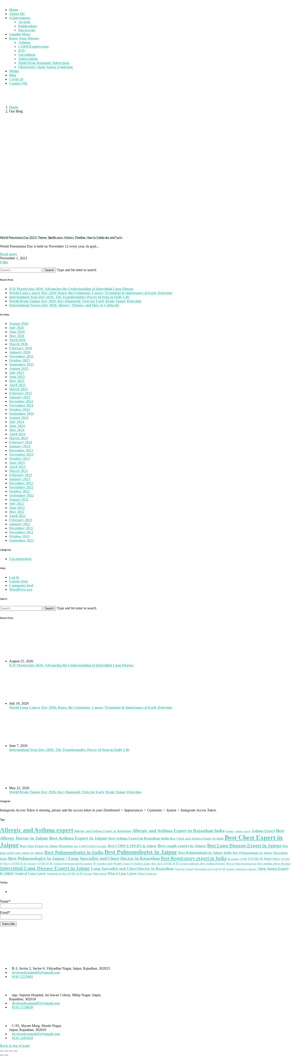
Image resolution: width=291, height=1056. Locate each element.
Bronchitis (233, 859)
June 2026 (17, 332)
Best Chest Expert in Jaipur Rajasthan (46, 846)
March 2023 (18, 471)
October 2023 (19, 458)
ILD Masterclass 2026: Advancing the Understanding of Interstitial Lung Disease (71, 289)
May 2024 (16, 430)
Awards (24, 22)
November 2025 (21, 356)
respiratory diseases (246, 869)
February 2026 (20, 348)
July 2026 (16, 328)
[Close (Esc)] (2, 1051)
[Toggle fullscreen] (11, 1051)
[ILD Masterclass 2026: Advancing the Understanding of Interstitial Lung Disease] (150, 642)
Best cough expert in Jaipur (182, 845)
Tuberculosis (28, 59)
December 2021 (21, 528)
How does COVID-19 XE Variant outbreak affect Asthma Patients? (188, 863)
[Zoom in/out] (15, 1051)
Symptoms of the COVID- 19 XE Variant (69, 873)
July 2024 (16, 422)
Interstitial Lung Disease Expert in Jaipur (45, 868)
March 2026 (18, 344)
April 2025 (17, 385)
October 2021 (19, 536)
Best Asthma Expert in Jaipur (78, 838)
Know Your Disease (24, 38)
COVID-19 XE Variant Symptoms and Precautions (64, 863)
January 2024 (19, 446)
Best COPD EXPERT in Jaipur (132, 846)
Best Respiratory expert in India (194, 858)
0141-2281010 (22, 1038)
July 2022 (16, 503)
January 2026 (19, 352)
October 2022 (19, 491)
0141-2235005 (22, 976)
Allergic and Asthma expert (36, 830)
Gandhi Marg (19, 34)
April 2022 (17, 516)
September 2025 (21, 364)
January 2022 (19, 524)
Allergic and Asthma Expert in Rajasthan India (178, 830)
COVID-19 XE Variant (23, 863)
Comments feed (21, 585)
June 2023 (17, 463)
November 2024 (21, 405)
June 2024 (17, 426)
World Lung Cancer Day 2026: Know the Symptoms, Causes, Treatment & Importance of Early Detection (90, 293)
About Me (17, 14)
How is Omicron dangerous (241, 863)
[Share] (6, 1051)
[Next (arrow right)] (6, 1055)
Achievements (19, 18)
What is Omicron (147, 873)
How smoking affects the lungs (274, 863)
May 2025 (16, 381)
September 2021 (21, 540)
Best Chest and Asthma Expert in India (197, 838)
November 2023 (21, 454)
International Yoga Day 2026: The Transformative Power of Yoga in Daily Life (69, 297)
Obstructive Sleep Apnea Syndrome (45, 67)
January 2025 (19, 397)
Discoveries (26, 30)
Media (14, 71)
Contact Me (18, 83)
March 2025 (18, 389)
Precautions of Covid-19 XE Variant (214, 869)
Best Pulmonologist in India (73, 852)
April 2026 (17, 340)
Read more (8, 254)
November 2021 (21, 532)
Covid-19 (16, 79)
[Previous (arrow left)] (2, 1055)
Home (13, 10)
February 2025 (20, 393)
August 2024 (18, 418)
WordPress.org (20, 589)
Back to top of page (15, 1046)
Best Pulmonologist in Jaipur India (205, 853)
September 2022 (21, 495)
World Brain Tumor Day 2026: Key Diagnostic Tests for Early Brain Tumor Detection (75, 301)
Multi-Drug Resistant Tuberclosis (43, 63)
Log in (14, 577)
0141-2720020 (22, 1007)
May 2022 (16, 512)
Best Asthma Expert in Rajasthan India (138, 838)
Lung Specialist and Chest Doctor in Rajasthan (132, 868)
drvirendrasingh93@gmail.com (36, 972)
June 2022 (17, 508)
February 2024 (20, 442)
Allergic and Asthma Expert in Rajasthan (102, 831)
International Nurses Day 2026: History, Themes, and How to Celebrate (64, 305)
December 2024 (21, 401)
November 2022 (21, 487)
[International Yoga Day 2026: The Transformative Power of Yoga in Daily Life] (150, 727)
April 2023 (17, 467)
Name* (5, 901)
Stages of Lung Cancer (30, 873)
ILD (21, 51)
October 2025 (19, 360)
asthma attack (243, 831)
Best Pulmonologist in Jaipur (140, 852)
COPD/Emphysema (33, 46)
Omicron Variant (184, 869)
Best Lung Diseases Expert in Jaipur (244, 845)
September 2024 (21, 413)
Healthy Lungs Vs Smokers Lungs (132, 863)
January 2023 (19, 479)
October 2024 (19, 409)
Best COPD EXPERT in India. (90, 846)
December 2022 (21, 483)
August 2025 (18, 368)
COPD (243, 859)
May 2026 (16, 336)
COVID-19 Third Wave (264, 859)
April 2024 (17, 434)
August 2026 (18, 323)
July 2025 (16, 373)
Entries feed (18, 581)
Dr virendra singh (103, 863)
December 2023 (21, 450)
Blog (12, 75)
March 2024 (18, 438)
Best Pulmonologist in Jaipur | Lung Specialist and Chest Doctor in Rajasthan (84, 858)
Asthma (24, 42)
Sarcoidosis (26, 55)
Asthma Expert (263, 831)
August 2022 (18, 499)
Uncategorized (20, 559)
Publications (27, 26)
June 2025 (17, 377)
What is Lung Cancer (122, 873)
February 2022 (20, 520)
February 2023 (20, 475)
